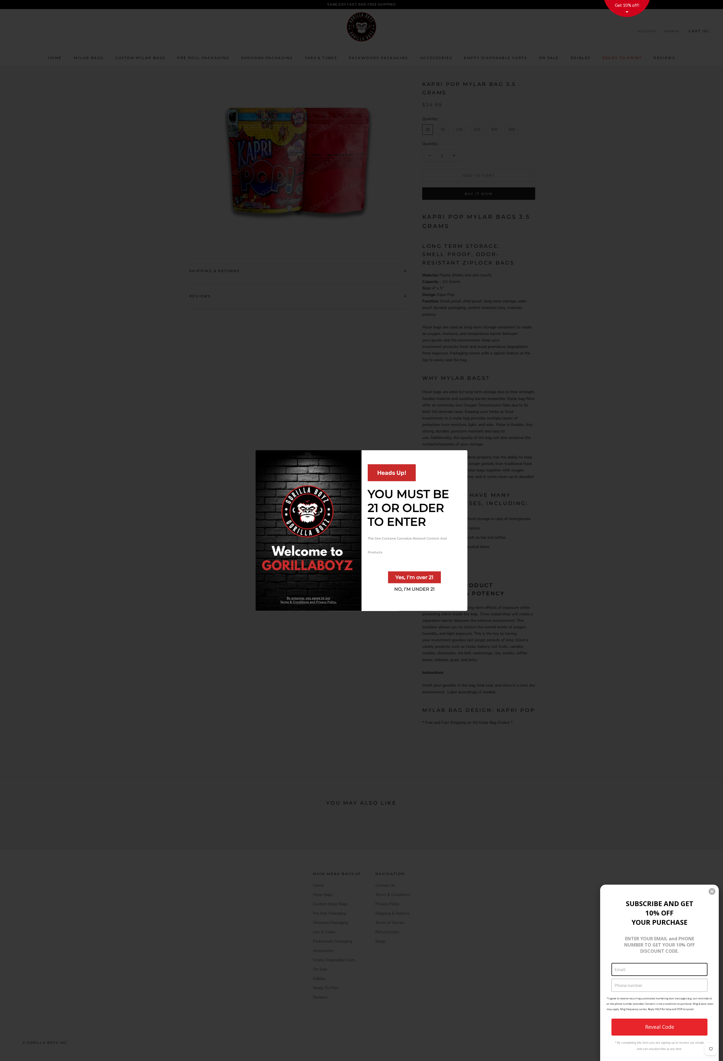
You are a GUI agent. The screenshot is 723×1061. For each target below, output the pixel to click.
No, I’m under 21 (414, 589)
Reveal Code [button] (659, 1026)
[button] (712, 891)
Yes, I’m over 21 (414, 577)
